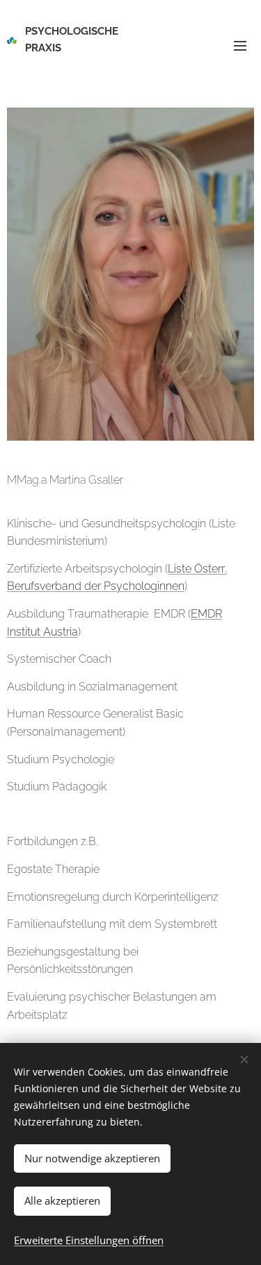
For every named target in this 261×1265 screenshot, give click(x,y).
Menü (240, 45)
